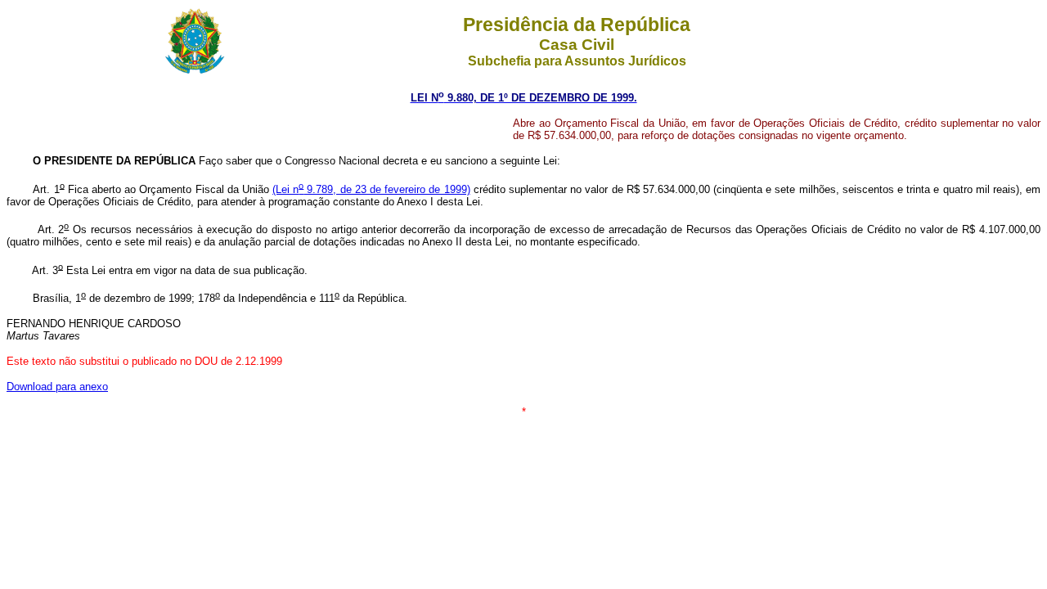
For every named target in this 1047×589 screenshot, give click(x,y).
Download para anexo (57, 386)
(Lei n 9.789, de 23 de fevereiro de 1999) (371, 189)
